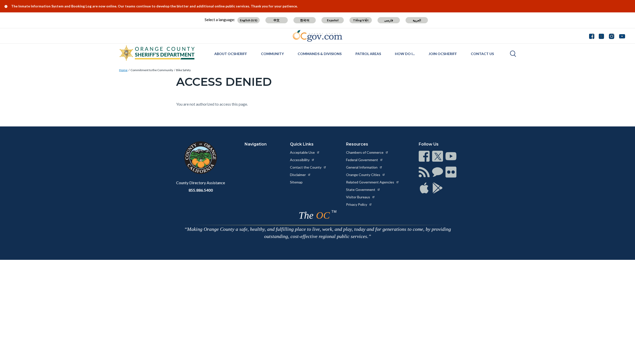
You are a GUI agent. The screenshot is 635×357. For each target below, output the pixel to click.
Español (333, 20)
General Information (362, 167)
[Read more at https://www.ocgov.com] (200, 157)
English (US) (248, 20)
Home (123, 70)
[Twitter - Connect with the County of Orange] (601, 35)
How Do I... (405, 54)
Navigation (256, 144)
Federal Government (362, 160)
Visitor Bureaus (358, 197)
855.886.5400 (201, 190)
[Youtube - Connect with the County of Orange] (621, 35)
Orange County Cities (363, 175)
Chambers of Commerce (365, 152)
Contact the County (306, 167)
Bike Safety (183, 70)
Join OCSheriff (443, 54)
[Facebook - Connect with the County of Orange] (593, 35)
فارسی (388, 20)
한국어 (304, 20)
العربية (417, 20)
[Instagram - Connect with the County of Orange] (611, 35)
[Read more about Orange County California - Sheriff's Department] (157, 53)
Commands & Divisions (320, 54)
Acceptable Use (303, 152)
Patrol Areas (368, 54)
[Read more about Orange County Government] (318, 36)
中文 (277, 20)
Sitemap (296, 182)
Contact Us (482, 54)
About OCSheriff (230, 54)
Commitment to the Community (151, 70)
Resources (357, 144)
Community (272, 54)
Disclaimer (298, 175)
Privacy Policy (357, 204)
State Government (361, 189)
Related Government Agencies (370, 182)
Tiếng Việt (361, 20)
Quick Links (302, 144)
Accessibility (300, 160)
